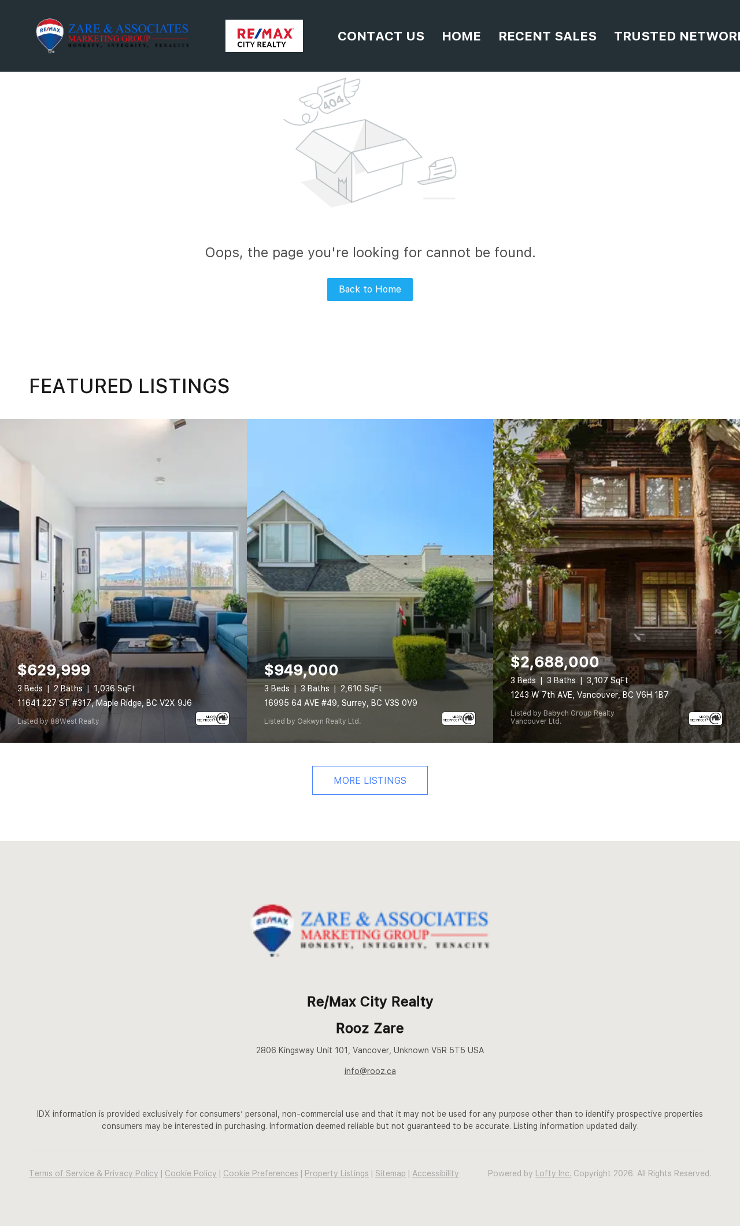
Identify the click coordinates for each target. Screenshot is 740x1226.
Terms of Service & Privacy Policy (93, 1173)
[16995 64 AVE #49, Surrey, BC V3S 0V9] (370, 581)
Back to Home (370, 289)
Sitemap (390, 1173)
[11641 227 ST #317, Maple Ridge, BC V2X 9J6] (123, 581)
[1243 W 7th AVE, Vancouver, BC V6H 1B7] (616, 581)
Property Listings (337, 1173)
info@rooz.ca (370, 1071)
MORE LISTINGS (370, 780)
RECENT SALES (547, 35)
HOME (461, 35)
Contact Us (381, 35)
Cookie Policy (191, 1173)
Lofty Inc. (553, 1173)
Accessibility (435, 1173)
